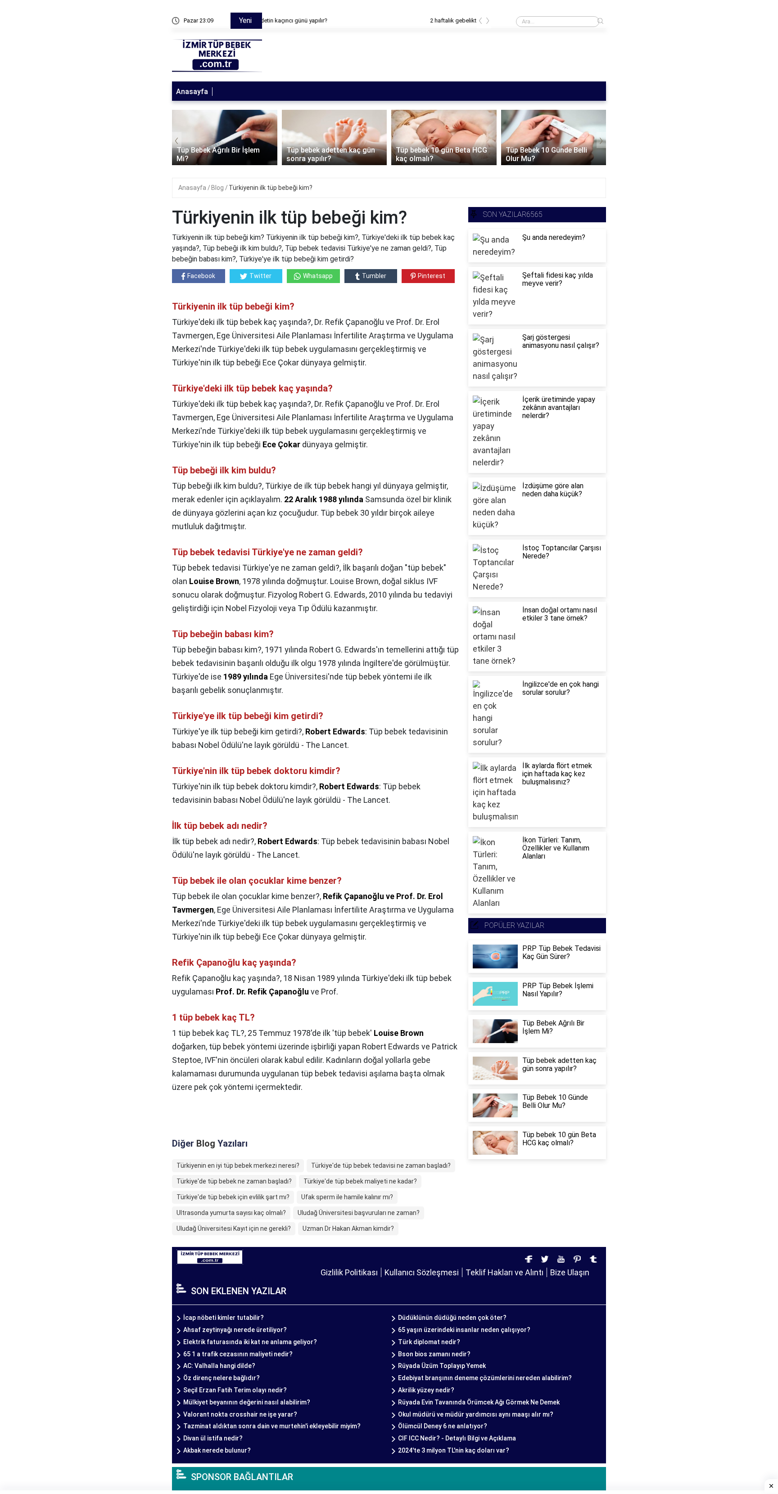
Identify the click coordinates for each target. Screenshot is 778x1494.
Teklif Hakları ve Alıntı (504, 1272)
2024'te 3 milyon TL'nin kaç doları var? (453, 1450)
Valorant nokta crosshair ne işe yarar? (240, 1414)
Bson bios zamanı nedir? (434, 1354)
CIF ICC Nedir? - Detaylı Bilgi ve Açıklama (457, 1438)
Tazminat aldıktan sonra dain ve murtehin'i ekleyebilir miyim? (272, 1426)
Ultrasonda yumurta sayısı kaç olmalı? (231, 1212)
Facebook (201, 275)
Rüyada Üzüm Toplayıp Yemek (442, 1365)
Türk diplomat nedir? (429, 1342)
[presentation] (480, 22)
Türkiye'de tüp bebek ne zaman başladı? (234, 1181)
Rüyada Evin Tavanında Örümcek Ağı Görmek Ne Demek (479, 1402)
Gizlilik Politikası (349, 1272)
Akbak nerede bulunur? (217, 1450)
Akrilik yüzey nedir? (426, 1390)
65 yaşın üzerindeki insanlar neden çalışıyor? (464, 1329)
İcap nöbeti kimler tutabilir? (223, 1317)
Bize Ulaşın (569, 1272)
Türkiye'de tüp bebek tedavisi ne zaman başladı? (381, 1165)
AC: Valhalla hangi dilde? (219, 1365)
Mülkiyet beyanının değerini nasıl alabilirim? (246, 1402)
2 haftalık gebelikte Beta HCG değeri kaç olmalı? (331, 20)
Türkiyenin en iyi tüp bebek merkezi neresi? (237, 1165)
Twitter (260, 275)
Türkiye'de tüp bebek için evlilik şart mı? (232, 1197)
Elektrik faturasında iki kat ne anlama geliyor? (250, 1342)
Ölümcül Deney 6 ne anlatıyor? (442, 1426)
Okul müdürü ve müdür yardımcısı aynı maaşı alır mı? (475, 1414)
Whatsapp (318, 275)
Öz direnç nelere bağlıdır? (221, 1378)
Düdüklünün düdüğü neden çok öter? (452, 1317)
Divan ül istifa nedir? (213, 1438)
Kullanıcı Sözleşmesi (421, 1272)
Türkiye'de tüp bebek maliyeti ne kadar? (360, 1181)
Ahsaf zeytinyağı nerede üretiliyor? (235, 1329)
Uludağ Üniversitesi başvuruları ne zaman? (359, 1212)
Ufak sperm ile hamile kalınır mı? (347, 1197)
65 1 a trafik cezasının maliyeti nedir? (238, 1354)
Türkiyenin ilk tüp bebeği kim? (270, 187)
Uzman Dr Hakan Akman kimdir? (348, 1228)
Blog (218, 187)
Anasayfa (192, 91)
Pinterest (431, 275)
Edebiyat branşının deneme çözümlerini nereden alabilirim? (485, 1378)
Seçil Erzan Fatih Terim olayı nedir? (235, 1390)
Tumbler (374, 275)
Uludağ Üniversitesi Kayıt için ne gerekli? (233, 1228)
